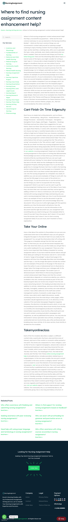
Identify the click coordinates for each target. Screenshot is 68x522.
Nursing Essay (10, 86)
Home (3, 30)
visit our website (32, 385)
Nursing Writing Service (14, 30)
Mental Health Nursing (13, 70)
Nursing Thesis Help (12, 102)
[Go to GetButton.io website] (4, 520)
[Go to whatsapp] (4, 517)
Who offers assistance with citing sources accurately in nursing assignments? (48, 432)
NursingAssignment (21, 519)
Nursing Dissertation (13, 84)
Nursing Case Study (12, 82)
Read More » (4, 410)
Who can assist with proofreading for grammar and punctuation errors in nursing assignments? (49, 418)
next (34, 365)
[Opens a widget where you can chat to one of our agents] (61, 519)
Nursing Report (11, 93)
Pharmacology (11, 113)
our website (29, 151)
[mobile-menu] (63, 3)
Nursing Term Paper (12, 100)
